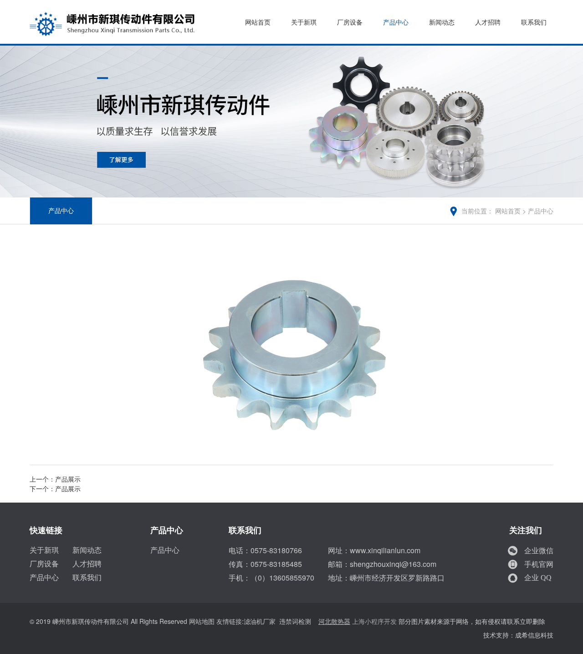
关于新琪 (304, 22)
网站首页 (258, 22)
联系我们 (534, 22)
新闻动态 (442, 22)
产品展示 (68, 479)
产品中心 (396, 22)
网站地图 (202, 621)
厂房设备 (350, 22)
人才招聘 (488, 22)
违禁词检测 (295, 621)
